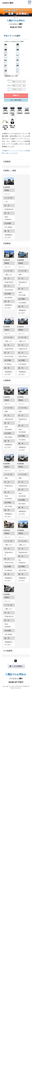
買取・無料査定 (12, 126)
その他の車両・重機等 (5, 127)
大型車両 (5, 113)
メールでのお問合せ (16, 666)
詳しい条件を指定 (16, 100)
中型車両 (19, 113)
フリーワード (9, 89)
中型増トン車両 (12, 114)
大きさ (9, 85)
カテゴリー (9, 81)
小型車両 (26, 113)
